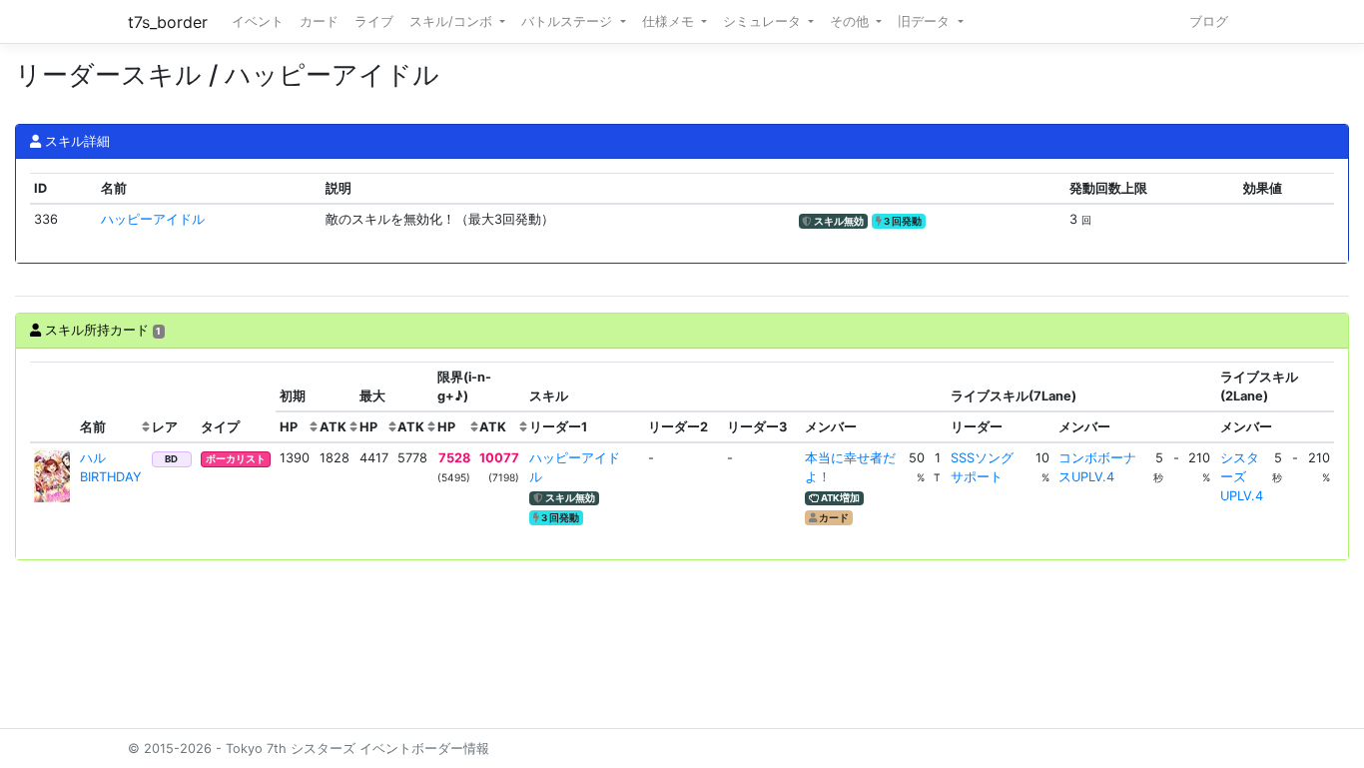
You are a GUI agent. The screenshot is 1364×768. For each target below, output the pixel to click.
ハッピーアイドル (153, 219)
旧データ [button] (926, 21)
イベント (258, 21)
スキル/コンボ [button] (452, 21)
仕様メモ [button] (670, 21)
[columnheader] (53, 402)
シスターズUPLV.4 (1241, 476)
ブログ (1208, 21)
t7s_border (168, 22)
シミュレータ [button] (764, 21)
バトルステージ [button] (568, 21)
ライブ (373, 21)
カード (319, 21)
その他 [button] (851, 21)
